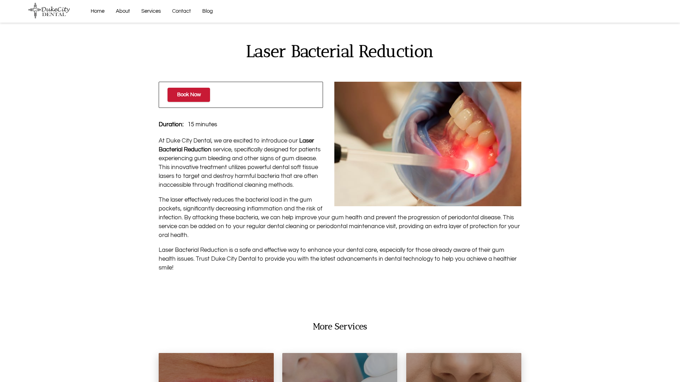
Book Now (189, 94)
